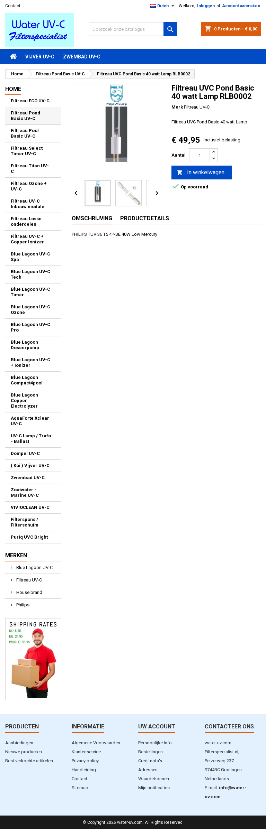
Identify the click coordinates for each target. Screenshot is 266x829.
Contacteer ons (229, 726)
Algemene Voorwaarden (96, 742)
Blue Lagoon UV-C (34, 567)
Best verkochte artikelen (29, 760)
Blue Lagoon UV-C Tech (30, 274)
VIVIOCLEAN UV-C (30, 507)
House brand (28, 592)
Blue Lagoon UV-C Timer (30, 292)
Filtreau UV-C (28, 580)
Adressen (148, 769)
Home (13, 89)
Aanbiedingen (19, 742)
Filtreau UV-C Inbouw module (27, 203)
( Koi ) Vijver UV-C (30, 465)
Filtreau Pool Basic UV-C (25, 133)
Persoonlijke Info (155, 742)
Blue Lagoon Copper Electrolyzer (24, 400)
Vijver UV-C (39, 56)
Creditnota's (150, 760)
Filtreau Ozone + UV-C (29, 186)
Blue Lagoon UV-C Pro (30, 327)
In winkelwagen (200, 172)
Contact (12, 5)
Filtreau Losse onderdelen (26, 221)
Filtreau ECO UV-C (30, 100)
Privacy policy (85, 760)
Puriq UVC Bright (29, 537)
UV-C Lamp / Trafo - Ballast (31, 438)
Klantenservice (86, 751)
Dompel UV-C (25, 453)
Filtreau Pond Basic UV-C (25, 115)
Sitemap (80, 787)
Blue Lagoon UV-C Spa (30, 256)
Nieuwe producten (23, 751)
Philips (22, 604)
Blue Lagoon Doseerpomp (25, 344)
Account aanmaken (241, 5)
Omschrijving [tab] (92, 218)
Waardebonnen (153, 778)
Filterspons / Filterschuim (24, 522)
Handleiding (84, 769)
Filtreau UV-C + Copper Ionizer (27, 239)
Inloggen (206, 5)
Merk (177, 107)
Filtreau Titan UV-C (30, 168)
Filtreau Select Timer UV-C (27, 151)
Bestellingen (150, 751)
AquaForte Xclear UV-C (30, 421)
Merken (16, 555)
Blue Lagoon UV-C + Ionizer (30, 362)
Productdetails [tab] (144, 218)
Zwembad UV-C (81, 56)
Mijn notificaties (154, 787)
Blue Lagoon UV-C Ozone (30, 309)
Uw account (156, 726)
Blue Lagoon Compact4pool (27, 380)
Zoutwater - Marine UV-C (25, 492)
